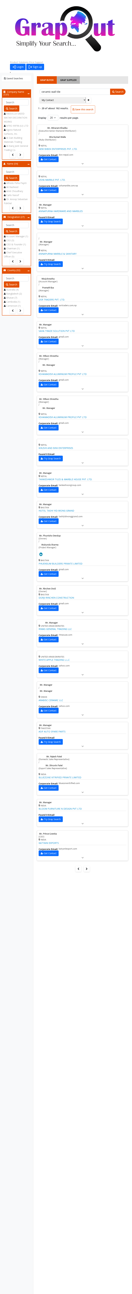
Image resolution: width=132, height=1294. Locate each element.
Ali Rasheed (12, 187)
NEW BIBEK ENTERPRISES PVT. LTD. (58, 149)
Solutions (23, 62)
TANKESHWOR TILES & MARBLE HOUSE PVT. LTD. (65, 479)
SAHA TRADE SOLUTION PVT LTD (57, 331)
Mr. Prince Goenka (48, 834)
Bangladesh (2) (14, 293)
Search (12, 108)
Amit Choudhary (14, 191)
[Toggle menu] (10, 72)
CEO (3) (10, 240)
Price (31, 62)
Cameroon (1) (13, 305)
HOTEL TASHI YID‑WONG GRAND (56, 510)
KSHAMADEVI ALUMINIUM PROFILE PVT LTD (63, 374)
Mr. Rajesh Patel (54, 757)
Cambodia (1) (13, 301)
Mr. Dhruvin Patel (54, 766)
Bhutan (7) (11, 297)
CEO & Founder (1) (16, 244)
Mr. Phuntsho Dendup (50, 536)
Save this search (84, 109)
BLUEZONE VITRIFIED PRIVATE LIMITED (60, 777)
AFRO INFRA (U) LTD (17, 125)
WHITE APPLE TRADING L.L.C (54, 659)
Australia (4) (12, 289)
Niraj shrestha (48, 279)
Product (14, 62)
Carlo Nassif (12, 195)
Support (39, 62)
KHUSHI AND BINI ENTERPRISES (56, 448)
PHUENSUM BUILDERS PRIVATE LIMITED (60, 563)
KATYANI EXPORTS (49, 843)
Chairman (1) (13, 248)
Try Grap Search (52, 221)
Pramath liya (48, 288)
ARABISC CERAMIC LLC (51, 700)
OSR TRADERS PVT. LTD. (52, 299)
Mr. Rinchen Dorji (47, 589)
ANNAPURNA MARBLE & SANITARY (57, 253)
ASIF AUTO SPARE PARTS (52, 731)
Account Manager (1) (17, 236)
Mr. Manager (45, 205)
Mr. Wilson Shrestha (48, 356)
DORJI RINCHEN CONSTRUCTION (56, 597)
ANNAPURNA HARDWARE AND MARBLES (61, 211)
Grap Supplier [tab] (68, 80)
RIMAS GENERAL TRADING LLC (55, 629)
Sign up (37, 67)
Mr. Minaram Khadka (57, 128)
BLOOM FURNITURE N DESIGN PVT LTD (60, 808)
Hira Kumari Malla (57, 137)
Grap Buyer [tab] (47, 80)
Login (20, 67)
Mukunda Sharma (49, 545)
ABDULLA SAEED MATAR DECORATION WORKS (15, 117)
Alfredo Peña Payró (16, 183)
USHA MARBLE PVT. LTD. (52, 179)
